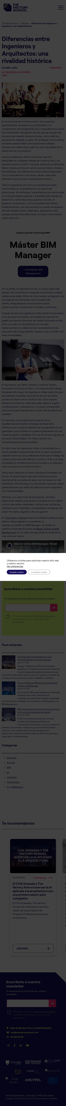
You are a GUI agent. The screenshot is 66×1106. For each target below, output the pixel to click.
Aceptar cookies (17, 572)
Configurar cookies (39, 572)
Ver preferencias (15, 566)
